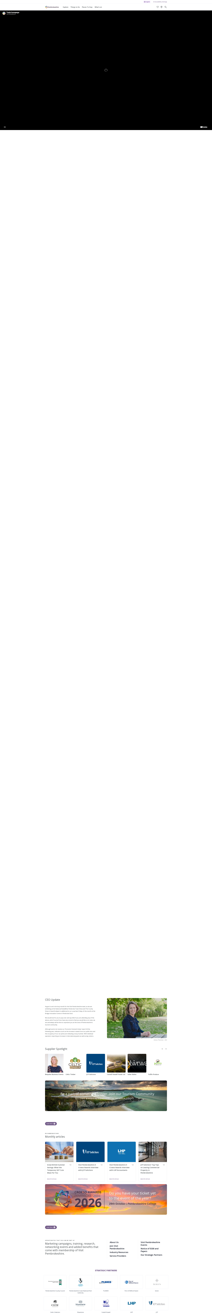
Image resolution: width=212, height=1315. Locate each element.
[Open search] (165, 7)
